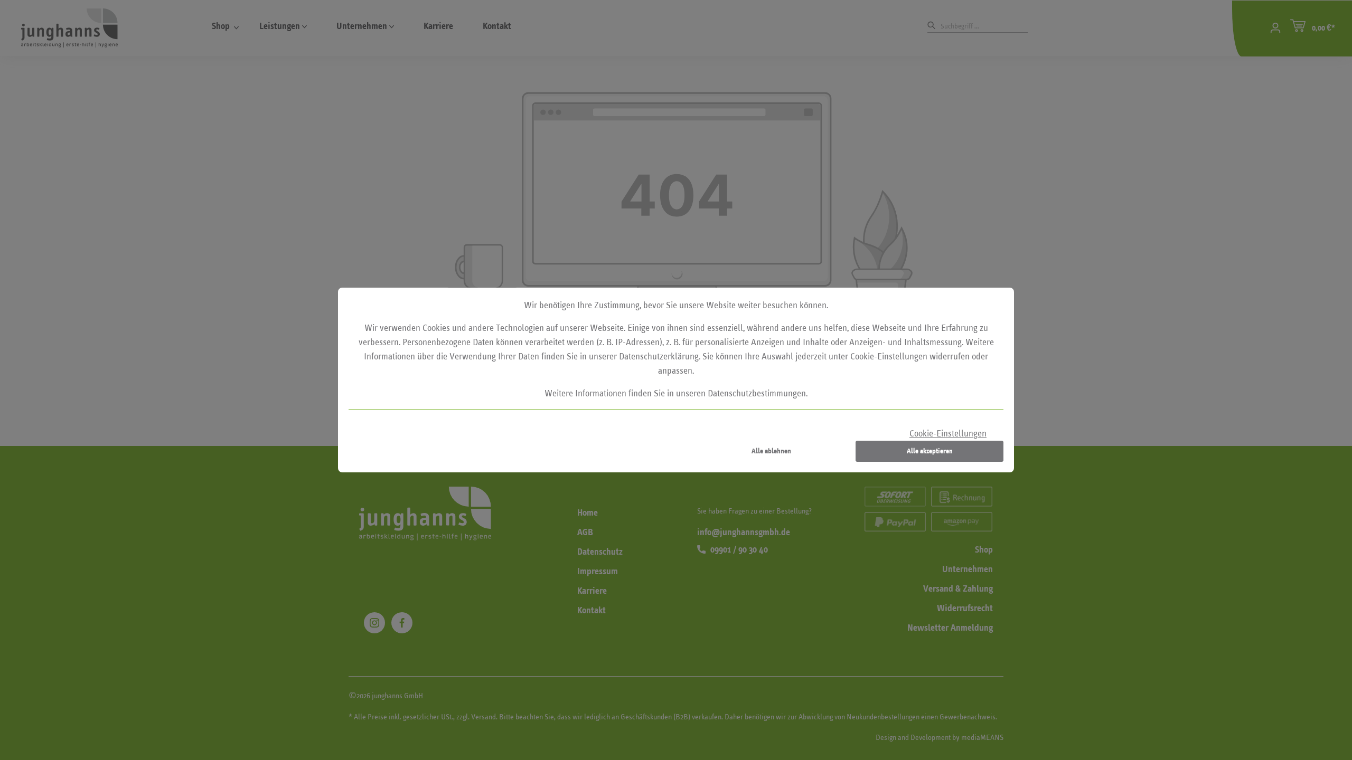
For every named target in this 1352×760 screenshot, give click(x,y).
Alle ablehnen (771, 451)
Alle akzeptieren (930, 451)
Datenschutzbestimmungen (757, 393)
